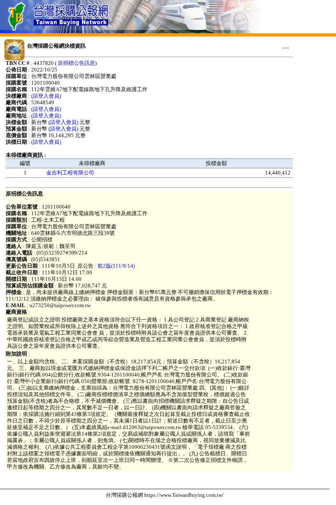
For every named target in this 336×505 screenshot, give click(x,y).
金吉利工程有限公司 (70, 173)
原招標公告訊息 (76, 63)
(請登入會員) (46, 96)
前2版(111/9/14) (116, 266)
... (285, 45)
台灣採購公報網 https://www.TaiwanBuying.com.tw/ (165, 495)
